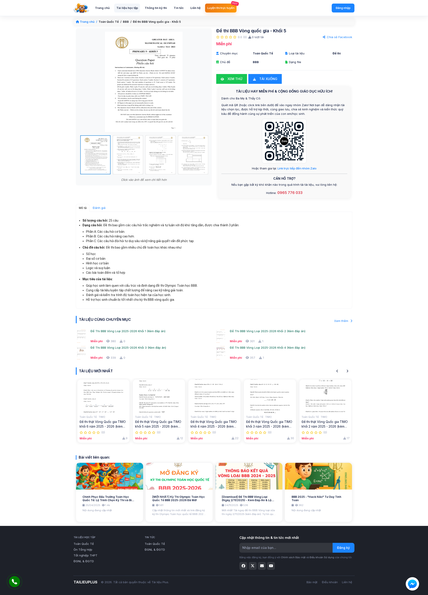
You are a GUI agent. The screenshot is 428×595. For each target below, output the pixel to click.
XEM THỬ (234, 79)
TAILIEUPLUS (85, 582)
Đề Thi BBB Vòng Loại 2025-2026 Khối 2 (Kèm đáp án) (267, 331)
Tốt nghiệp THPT (85, 555)
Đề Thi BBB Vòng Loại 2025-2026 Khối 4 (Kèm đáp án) (267, 347)
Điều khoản (330, 582)
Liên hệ (347, 582)
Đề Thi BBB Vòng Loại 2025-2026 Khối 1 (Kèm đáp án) (128, 331)
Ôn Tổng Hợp (83, 549)
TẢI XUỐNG (267, 79)
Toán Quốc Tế (109, 21)
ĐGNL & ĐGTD (84, 561)
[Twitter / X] (253, 566)
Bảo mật (312, 582)
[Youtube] (271, 566)
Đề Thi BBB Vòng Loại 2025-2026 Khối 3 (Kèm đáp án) (128, 347)
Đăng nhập (343, 8)
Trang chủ (87, 21)
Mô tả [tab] (82, 208)
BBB (126, 21)
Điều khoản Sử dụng (322, 557)
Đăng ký (343, 548)
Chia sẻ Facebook (339, 37)
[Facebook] (243, 566)
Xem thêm (341, 321)
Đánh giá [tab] (99, 208)
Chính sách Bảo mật (293, 557)
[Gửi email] (262, 566)
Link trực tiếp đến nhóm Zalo (297, 168)
